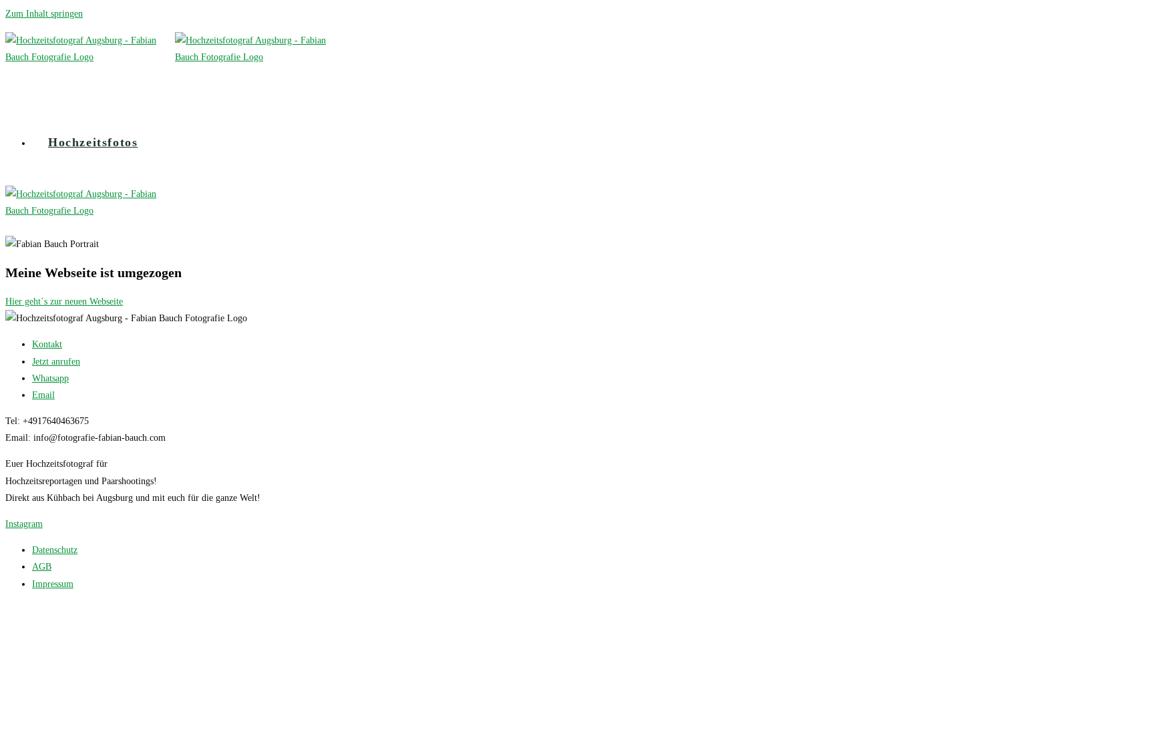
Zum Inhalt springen (44, 14)
